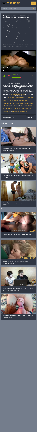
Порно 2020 (10, 97)
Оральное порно (13, 100)
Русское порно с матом (19, 111)
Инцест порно (29, 103)
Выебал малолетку (14, 108)
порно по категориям (18, 94)
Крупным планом (18, 103)
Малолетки (7, 105)
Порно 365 (23, 105)
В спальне (15, 105)
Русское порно (20, 97)
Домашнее (23, 100)
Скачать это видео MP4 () (18, 83)
